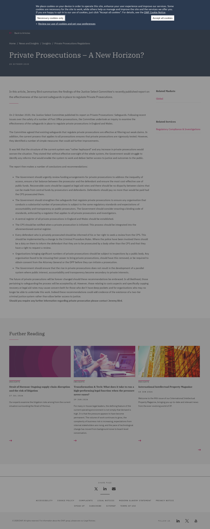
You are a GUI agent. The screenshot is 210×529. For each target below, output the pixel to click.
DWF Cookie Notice (154, 12)
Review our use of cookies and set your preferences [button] (66, 23)
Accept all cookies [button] (163, 18)
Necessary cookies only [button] (50, 18)
